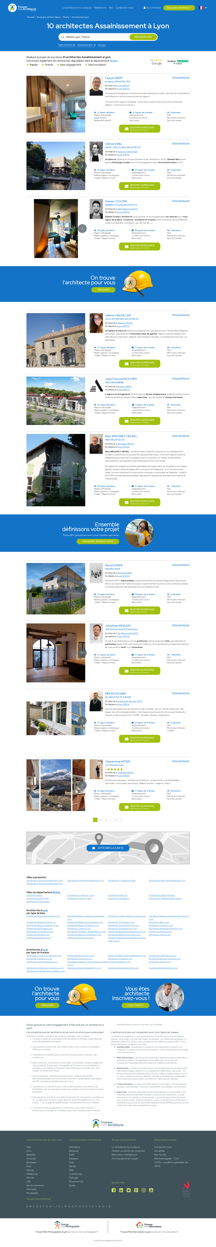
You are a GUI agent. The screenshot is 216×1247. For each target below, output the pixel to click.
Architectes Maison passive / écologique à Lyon (85, 917)
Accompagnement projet (125, 1158)
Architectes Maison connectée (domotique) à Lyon (169, 917)
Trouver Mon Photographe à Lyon (51, 1231)
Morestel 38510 (124, 573)
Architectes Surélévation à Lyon (163, 955)
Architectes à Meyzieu (117, 895)
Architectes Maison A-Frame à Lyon (83, 925)
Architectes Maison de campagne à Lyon (85, 922)
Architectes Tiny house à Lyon (121, 922)
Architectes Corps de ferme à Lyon (123, 925)
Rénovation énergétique (124, 1154)
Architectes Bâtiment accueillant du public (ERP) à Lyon (127, 939)
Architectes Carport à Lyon (161, 925)
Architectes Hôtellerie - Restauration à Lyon (86, 931)
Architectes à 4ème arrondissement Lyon (44, 883)
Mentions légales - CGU (166, 1158)
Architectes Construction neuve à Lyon (43, 955)
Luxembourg (75, 1173)
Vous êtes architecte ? (179, 7)
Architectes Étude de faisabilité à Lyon (84, 968)
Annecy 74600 (124, 386)
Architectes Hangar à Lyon (38, 934)
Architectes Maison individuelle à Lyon (43, 916)
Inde (71, 1162)
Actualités (159, 1150)
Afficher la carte (111, 848)
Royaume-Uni (76, 1181)
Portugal (73, 1177)
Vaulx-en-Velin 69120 (127, 151)
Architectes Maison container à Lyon (42, 925)
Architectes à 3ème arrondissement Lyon (44, 880)
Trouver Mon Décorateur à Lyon (135, 1231)
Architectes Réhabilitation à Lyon (163, 968)
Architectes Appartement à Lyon (122, 928)
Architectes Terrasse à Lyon (120, 958)
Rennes (30, 1177)
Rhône (66, 17)
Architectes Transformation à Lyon (41, 961)
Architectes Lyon (80, 17)
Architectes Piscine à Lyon (119, 961)
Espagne (73, 1158)
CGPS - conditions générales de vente (171, 1164)
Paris (28, 1147)
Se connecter (153, 7)
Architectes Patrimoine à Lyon (80, 937)
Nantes (30, 1170)
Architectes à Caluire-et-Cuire (80, 895)
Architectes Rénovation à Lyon (80, 955)
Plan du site (160, 1154)
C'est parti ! (135, 1005)
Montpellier (32, 1193)
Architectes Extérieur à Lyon (38, 937)
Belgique (73, 1150)
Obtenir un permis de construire (128, 1150)
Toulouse (31, 1158)
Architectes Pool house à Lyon (39, 928)
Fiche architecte (181, 77)
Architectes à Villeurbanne (38, 901)
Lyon (45, 910)
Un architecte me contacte (77, 7)
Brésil (71, 1154)
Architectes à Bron (34, 895)
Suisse (72, 1185)
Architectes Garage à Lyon (79, 928)
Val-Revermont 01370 (127, 633)
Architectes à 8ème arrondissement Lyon (167, 880)
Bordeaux (31, 1162)
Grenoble (31, 1189)
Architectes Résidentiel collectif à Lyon (166, 928)
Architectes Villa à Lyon (159, 922)
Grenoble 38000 (125, 443)
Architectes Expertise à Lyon (79, 958)
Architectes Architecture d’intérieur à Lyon (45, 968)
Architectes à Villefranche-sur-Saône (165, 898)
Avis (111, 7)
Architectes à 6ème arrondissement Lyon (85, 880)
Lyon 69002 (124, 88)
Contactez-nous (124, 7)
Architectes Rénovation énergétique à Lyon (127, 955)
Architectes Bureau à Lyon (160, 931)
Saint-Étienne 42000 (127, 209)
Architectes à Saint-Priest (37, 898)
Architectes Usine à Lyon (160, 934)
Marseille (30, 1154)
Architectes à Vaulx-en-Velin (79, 898)
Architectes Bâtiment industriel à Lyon (84, 934)
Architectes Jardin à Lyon (160, 961)
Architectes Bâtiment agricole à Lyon (124, 934)
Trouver (103, 289)
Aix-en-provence (35, 1185)
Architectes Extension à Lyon (39, 958)
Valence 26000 (125, 323)
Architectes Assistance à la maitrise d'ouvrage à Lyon (87, 963)
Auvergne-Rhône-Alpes (49, 17)
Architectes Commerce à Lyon (39, 931)
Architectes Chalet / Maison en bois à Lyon (127, 916)
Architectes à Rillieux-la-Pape (161, 895)
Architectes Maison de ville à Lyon (41, 922)
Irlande (72, 1166)
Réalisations (100, 7)
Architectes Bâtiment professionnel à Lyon (127, 931)
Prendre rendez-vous (98, 541)
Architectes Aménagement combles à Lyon (45, 971)
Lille (28, 1181)
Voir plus (102, 45)
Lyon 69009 (123, 85)
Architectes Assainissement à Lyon (123, 968)
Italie (71, 1170)
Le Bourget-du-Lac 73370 (130, 701)
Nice (28, 1166)
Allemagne (74, 1147)
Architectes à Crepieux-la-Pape (122, 880)
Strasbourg (32, 1173)
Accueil (30, 17)
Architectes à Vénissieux (118, 898)
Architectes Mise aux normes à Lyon (165, 958)
